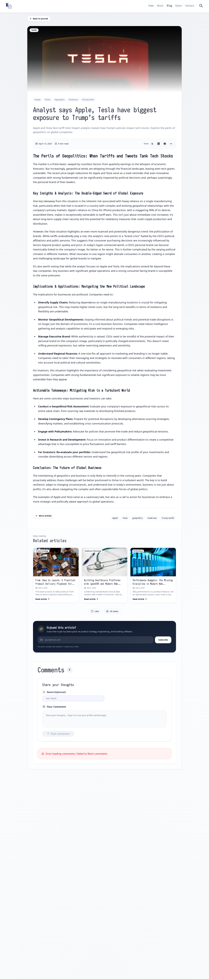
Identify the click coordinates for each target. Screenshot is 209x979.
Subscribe (163, 639)
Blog (169, 5)
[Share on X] (152, 143)
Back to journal (40, 18)
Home (151, 5)
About (160, 5)
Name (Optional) (56, 692)
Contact (189, 5)
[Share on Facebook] (164, 143)
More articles (45, 515)
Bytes (178, 5)
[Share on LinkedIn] (158, 143)
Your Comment (56, 706)
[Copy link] (171, 143)
